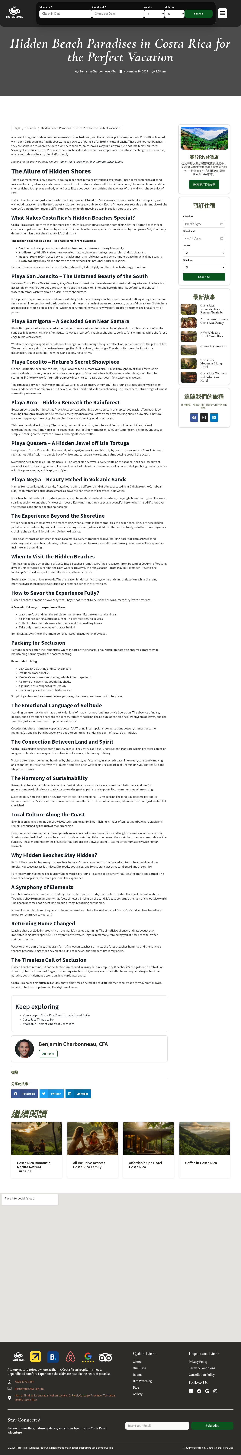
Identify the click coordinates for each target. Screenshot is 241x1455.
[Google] (207, 1391)
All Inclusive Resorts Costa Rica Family (214, 321)
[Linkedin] (214, 417)
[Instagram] (204, 417)
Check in (188, 216)
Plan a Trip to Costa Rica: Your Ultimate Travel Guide (90, 162)
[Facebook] (194, 417)
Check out (189, 231)
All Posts (48, 1054)
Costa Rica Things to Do (38, 1019)
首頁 (17, 128)
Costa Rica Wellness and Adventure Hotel (213, 376)
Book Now (204, 277)
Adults (148, 7)
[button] (24, 1093)
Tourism (30, 128)
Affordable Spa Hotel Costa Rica (211, 334)
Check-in (45, 7)
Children (170, 7)
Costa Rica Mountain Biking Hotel (211, 363)
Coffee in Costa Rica (213, 346)
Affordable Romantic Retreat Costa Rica (48, 1024)
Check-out (99, 7)
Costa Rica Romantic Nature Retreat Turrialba (211, 308)
